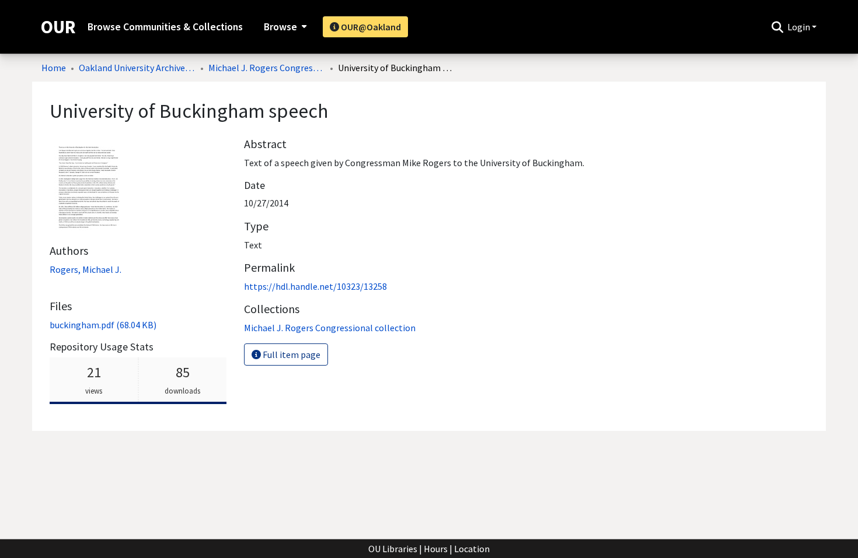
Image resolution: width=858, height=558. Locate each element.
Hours (436, 549)
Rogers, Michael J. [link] (85, 269)
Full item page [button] (290, 354)
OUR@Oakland (370, 27)
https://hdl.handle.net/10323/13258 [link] (315, 286)
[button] (777, 27)
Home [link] (53, 67)
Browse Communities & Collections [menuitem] (165, 26)
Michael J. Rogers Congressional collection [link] (266, 67)
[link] (103, 325)
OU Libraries (392, 549)
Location (472, 549)
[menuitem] (283, 27)
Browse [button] (280, 26)
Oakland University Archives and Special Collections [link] (137, 67)
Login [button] (799, 27)
